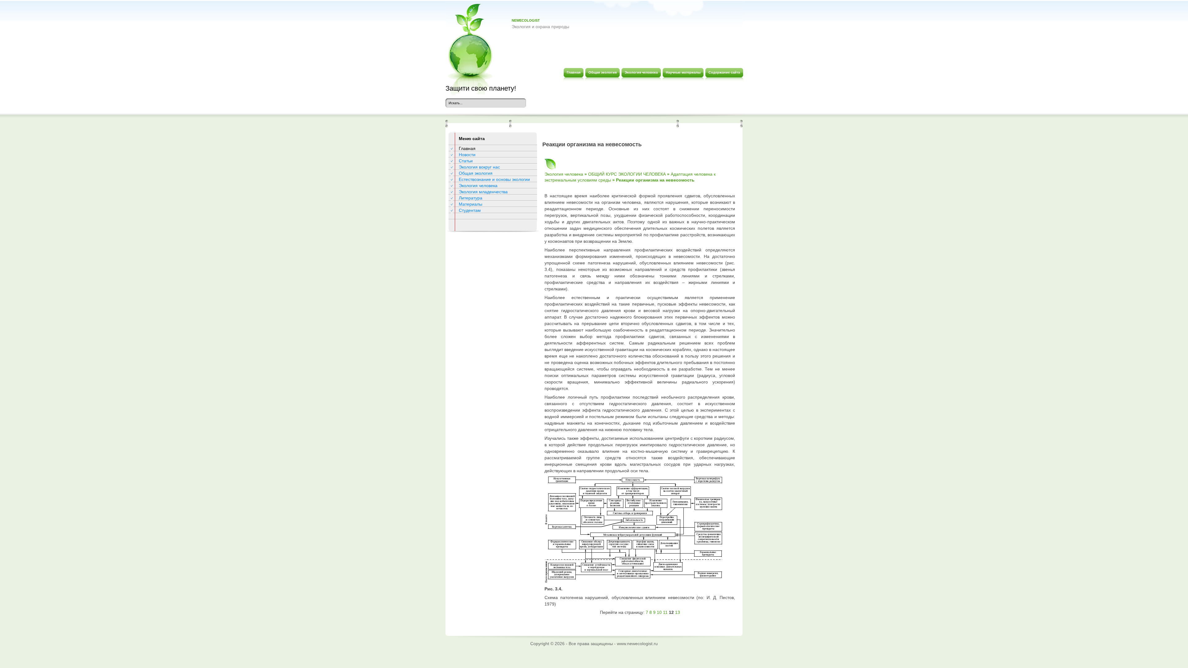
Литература (470, 197)
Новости (467, 154)
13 (677, 612)
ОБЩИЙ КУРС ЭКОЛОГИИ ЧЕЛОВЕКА (627, 174)
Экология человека (478, 185)
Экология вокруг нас (479, 167)
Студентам (470, 210)
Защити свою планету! (481, 88)
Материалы (470, 204)
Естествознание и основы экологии (494, 179)
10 (659, 612)
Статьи (466, 160)
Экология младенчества (483, 191)
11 (665, 612)
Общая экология (476, 173)
